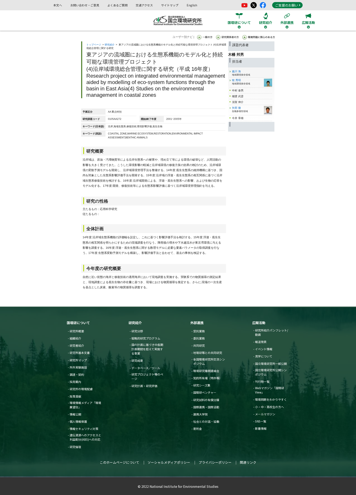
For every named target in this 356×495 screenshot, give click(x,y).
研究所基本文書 (80, 353)
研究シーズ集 (201, 385)
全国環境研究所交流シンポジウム (209, 361)
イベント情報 (263, 349)
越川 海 (236, 71)
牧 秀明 (236, 80)
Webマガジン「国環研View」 (269, 390)
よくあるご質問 (117, 5)
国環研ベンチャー (204, 392)
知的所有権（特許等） (207, 378)
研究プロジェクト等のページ (147, 376)
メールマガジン (265, 414)
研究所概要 (77, 331)
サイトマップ (169, 5)
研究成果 (137, 360)
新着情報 (261, 428)
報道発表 (261, 342)
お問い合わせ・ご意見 (84, 5)
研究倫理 (75, 447)
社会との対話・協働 (206, 421)
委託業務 (199, 338)
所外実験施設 (78, 367)
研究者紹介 (77, 345)
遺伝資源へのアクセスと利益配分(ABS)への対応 (85, 437)
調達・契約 (77, 374)
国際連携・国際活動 (206, 407)
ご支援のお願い (286, 5)
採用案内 (75, 382)
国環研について (78, 322)
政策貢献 (75, 396)
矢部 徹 (236, 107)
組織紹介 (75, 338)
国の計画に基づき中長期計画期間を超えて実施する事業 (147, 349)
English (192, 5)
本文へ (57, 5)
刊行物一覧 (262, 381)
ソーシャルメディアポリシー (169, 462)
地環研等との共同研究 (207, 353)
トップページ (93, 44)
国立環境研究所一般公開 (271, 364)
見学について (263, 356)
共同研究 (199, 345)
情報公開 (75, 414)
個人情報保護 (78, 421)
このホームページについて (119, 462)
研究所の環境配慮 (81, 389)
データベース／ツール (145, 368)
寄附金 (197, 429)
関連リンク (248, 462)
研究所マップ (78, 360)
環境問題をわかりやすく (271, 399)
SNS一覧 (260, 421)
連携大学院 (200, 414)
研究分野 (137, 331)
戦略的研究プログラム (145, 338)
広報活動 (258, 322)
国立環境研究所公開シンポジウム (271, 372)
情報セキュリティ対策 (84, 429)
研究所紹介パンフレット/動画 (271, 332)
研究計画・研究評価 (144, 386)
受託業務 (199, 331)
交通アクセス (144, 5)
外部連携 (197, 322)
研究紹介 (110, 44)
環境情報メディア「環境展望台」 (85, 405)
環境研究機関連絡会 (206, 371)
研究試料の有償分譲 (206, 400)
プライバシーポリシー (215, 462)
